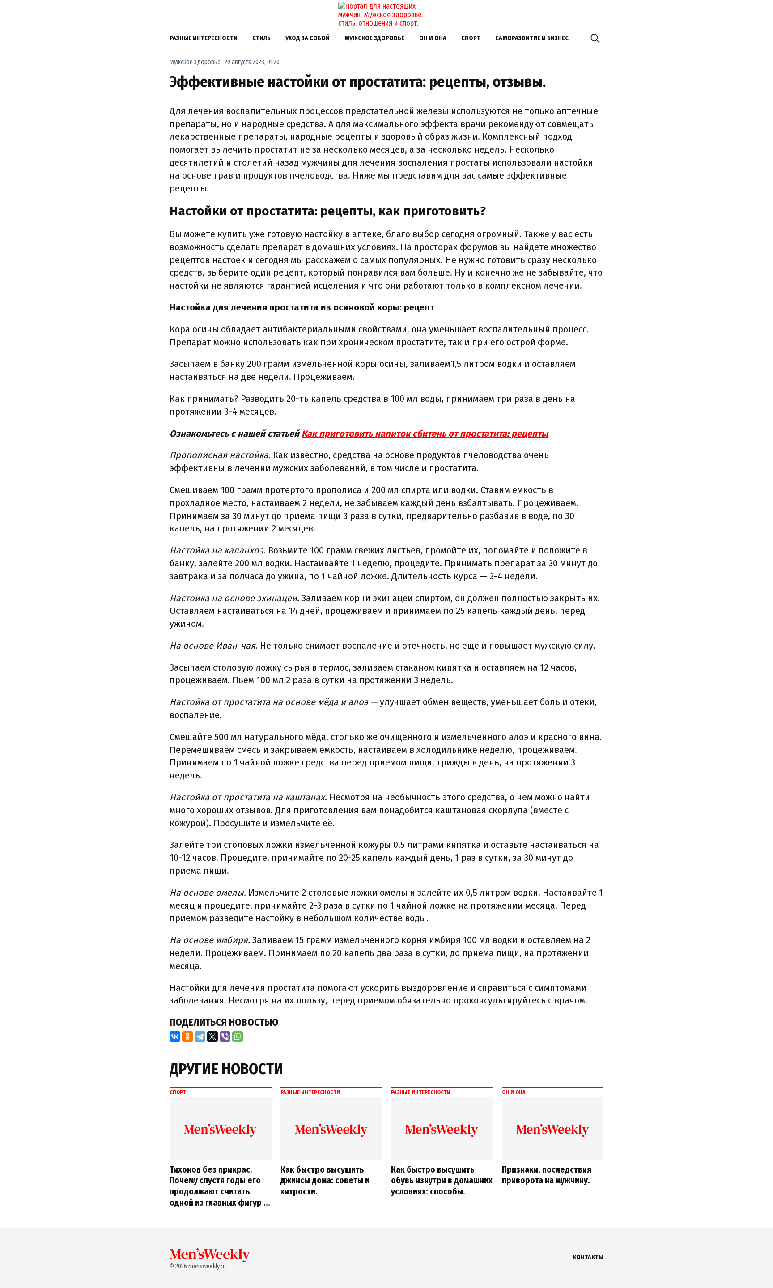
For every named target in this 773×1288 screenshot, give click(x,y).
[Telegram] (200, 1036)
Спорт (470, 38)
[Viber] (225, 1036)
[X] (212, 1036)
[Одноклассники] (187, 1036)
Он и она (432, 38)
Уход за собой (307, 38)
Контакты (588, 1257)
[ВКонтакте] (175, 1036)
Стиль (261, 38)
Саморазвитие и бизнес (532, 38)
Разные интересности (204, 38)
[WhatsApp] (237, 1036)
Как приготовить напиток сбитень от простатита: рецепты (425, 433)
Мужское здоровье (374, 38)
